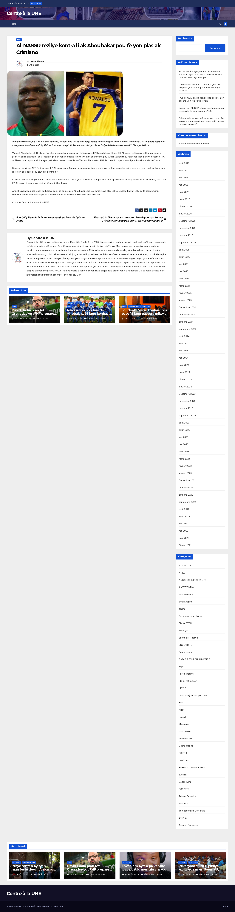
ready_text (184, 760)
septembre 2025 (187, 242)
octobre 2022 (186, 494)
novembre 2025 (187, 228)
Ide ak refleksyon (188, 681)
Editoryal (183, 630)
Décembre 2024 (187, 307)
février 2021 (185, 545)
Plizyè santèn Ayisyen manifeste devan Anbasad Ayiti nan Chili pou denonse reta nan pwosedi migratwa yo (200, 74)
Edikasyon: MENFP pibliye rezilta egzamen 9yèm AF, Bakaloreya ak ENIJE (198, 869)
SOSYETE (184, 789)
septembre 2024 (187, 329)
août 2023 (184, 422)
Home (13, 24)
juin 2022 (183, 523)
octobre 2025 (186, 235)
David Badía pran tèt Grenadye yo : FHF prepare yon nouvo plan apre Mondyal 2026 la (200, 87)
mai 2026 (183, 184)
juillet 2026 (184, 170)
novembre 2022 (187, 487)
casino (182, 609)
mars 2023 (184, 458)
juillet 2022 (184, 516)
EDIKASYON (185, 623)
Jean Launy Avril (149, 319)
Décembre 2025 (187, 221)
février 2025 (185, 293)
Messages (184, 724)
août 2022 (184, 509)
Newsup (45, 906)
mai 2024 (184, 357)
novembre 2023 (187, 401)
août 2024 (184, 336)
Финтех (183, 818)
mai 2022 (183, 530)
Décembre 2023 (187, 393)
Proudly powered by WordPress (20, 906)
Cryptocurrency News (190, 616)
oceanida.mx (185, 738)
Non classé (185, 731)
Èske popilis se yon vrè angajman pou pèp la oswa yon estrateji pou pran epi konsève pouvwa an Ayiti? (201, 121)
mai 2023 (183, 444)
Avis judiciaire (186, 594)
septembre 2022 (187, 502)
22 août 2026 (76, 874)
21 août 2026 (187, 874)
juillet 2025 (184, 257)
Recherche (185, 38)
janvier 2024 (185, 386)
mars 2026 (184, 199)
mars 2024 (184, 372)
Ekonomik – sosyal (188, 637)
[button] (220, 24)
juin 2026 (183, 177)
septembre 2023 (187, 415)
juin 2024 (184, 350)
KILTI (181, 702)
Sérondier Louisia (95, 319)
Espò (19, 39)
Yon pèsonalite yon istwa (139, 306)
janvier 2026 (185, 213)
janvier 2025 (185, 300)
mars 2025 (184, 285)
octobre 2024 (186, 321)
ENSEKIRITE (185, 645)
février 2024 (185, 379)
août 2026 (184, 163)
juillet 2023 (184, 430)
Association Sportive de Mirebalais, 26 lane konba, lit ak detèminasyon (89, 313)
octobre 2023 (186, 408)
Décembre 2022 (187, 480)
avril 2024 (184, 365)
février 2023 (185, 466)
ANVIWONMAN (187, 587)
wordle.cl (183, 803)
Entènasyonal (186, 652)
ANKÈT (183, 572)
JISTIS (182, 688)
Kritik (181, 709)
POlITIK (183, 753)
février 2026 (185, 206)
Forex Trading (186, 673)
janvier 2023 (185, 473)
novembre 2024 (187, 314)
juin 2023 (183, 437)
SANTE (183, 774)
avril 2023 (184, 451)
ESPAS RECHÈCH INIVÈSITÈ (194, 659)
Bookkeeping (186, 601)
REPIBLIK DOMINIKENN (192, 767)
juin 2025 (183, 264)
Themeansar (57, 906)
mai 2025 (183, 271)
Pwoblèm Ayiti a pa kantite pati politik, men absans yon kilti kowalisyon (144, 869)
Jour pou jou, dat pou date (193, 695)
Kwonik (182, 717)
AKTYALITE (185, 565)
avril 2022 (184, 538)
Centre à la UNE (24, 13)
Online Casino (186, 745)
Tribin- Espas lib (187, 796)
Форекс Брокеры (188, 825)
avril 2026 (184, 192)
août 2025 (184, 249)
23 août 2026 (21, 874)
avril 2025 (184, 278)
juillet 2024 (184, 343)
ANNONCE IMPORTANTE (192, 580)
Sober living (185, 781)
